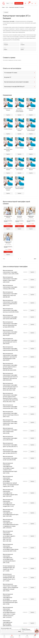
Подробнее (8, 228)
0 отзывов (9, 223)
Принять (19, 631)
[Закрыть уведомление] (37, 629)
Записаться (8, 226)
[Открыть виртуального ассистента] (36, 631)
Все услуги (6, 12)
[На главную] (3, 3)
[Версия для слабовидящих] (32, 3)
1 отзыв (32, 223)
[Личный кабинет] (25, 3)
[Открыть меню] (35, 3)
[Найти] (12, 3)
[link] (8, 218)
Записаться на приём (18, 3)
